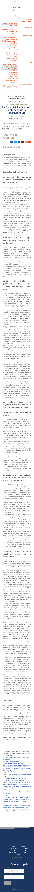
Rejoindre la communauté (13, 71)
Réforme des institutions (22, 118)
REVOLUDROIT (12, 25)
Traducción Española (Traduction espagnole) (10, 40)
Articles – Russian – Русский (12, 59)
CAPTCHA (7, 880)
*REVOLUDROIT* (27, 21)
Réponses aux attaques (25, 84)
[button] (17, 18)
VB (31, 62)
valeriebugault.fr (17, 7)
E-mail (9, 868)
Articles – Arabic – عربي (12, 46)
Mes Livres (28, 27)
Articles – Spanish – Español (12, 56)
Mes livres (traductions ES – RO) (11, 32)
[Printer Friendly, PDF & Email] (9, 155)
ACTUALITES (10, 118)
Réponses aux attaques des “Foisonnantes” (10, 87)
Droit (15, 118)
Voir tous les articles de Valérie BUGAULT (17, 104)
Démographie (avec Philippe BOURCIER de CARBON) (11, 80)
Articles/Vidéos (27, 35)
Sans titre (10, 874)
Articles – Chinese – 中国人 (10, 50)
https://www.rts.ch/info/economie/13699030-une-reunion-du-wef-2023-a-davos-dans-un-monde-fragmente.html (17, 807)
